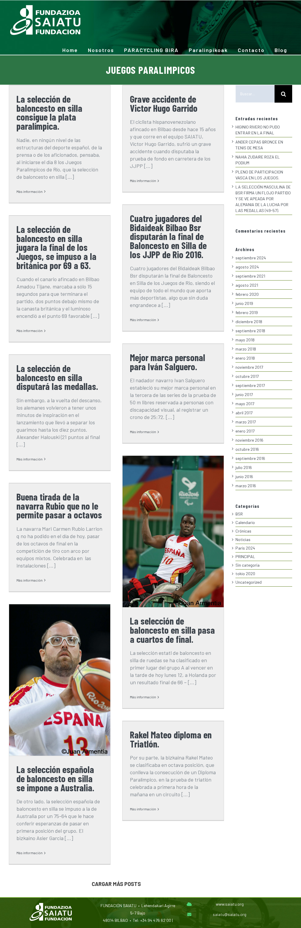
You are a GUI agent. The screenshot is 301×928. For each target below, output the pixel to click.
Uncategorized (248, 582)
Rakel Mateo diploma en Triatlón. (171, 739)
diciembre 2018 (248, 321)
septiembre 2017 (250, 385)
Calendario (245, 522)
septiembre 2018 (250, 330)
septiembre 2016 (250, 458)
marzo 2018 (245, 348)
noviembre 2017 (249, 367)
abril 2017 (243, 412)
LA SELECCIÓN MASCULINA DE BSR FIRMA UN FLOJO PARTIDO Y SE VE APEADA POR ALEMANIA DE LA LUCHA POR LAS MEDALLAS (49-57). (263, 198)
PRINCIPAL (245, 556)
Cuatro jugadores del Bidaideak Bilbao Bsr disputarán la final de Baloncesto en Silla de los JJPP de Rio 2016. (168, 236)
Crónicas (243, 530)
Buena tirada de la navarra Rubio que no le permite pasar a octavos (59, 505)
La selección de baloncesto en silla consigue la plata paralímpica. (49, 112)
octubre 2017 (247, 376)
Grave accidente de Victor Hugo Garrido (164, 103)
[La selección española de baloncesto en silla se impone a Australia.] (59, 680)
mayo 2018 (245, 339)
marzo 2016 (245, 485)
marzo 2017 (245, 421)
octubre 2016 (247, 449)
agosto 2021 (246, 285)
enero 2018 (245, 357)
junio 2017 (244, 394)
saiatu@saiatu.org (229, 914)
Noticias (242, 539)
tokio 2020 (245, 573)
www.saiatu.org (230, 904)
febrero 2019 (246, 312)
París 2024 (245, 547)
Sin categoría (247, 565)
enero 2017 (245, 430)
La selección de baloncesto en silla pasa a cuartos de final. (172, 630)
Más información (29, 191)
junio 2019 (244, 303)
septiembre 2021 (250, 275)
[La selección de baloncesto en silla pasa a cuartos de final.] (173, 531)
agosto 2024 (247, 266)
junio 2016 (244, 476)
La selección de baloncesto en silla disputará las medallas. (57, 377)
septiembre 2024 (250, 257)
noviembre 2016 (249, 440)
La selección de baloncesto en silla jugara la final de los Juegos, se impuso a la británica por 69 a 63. (56, 247)
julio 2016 (243, 467)
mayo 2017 (244, 403)
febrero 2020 (247, 294)
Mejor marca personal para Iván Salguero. (167, 361)
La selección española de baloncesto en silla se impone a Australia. (55, 778)
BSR (239, 513)
